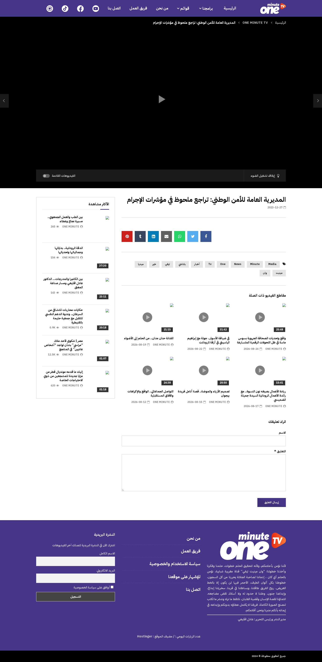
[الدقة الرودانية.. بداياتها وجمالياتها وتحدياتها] (98, 258)
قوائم (184, 8)
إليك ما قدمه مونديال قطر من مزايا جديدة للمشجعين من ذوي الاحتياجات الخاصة (63, 376)
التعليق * (280, 451)
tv (209, 264)
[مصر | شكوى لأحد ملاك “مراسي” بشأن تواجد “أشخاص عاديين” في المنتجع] (98, 351)
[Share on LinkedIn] (153, 236)
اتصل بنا (114, 8)
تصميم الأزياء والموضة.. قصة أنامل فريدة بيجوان (204, 393)
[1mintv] (273, 8)
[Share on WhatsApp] (179, 236)
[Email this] (166, 236)
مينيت (279, 273)
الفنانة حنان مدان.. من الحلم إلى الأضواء (148, 338)
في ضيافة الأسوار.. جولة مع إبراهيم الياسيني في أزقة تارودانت (208, 340)
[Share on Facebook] (205, 236)
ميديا (141, 264)
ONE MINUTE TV (255, 22)
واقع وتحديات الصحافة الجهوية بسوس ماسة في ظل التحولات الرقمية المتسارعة (261, 340)
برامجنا (208, 8)
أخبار (197, 264)
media (272, 264)
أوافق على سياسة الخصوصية (92, 587)
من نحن (162, 8)
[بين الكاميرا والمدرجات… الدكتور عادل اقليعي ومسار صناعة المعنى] (98, 289)
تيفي (167, 264)
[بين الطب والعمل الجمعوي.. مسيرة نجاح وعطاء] (98, 227)
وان (265, 273)
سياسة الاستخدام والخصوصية (174, 564)
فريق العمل (138, 8)
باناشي (182, 264)
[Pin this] (127, 236)
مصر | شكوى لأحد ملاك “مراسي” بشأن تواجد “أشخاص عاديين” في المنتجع (63, 345)
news (237, 264)
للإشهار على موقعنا (184, 577)
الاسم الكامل (107, 553)
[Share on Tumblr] (140, 236)
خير (154, 264)
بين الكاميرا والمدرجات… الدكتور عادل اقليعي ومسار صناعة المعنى (63, 283)
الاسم (282, 432)
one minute (273, 349)
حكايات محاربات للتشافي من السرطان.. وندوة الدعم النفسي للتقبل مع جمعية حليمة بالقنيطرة (64, 316)
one (222, 264)
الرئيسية (230, 8)
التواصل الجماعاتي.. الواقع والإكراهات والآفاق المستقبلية (150, 393)
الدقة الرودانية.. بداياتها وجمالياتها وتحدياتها (69, 250)
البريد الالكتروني (106, 570)
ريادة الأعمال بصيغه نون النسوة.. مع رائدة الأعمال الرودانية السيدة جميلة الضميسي (263, 395)
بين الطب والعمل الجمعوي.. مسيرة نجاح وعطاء (65, 219)
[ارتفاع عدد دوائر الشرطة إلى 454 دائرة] (4, 101)
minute (255, 264)
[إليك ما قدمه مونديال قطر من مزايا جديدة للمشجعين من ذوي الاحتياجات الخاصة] (98, 382)
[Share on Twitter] (192, 236)
